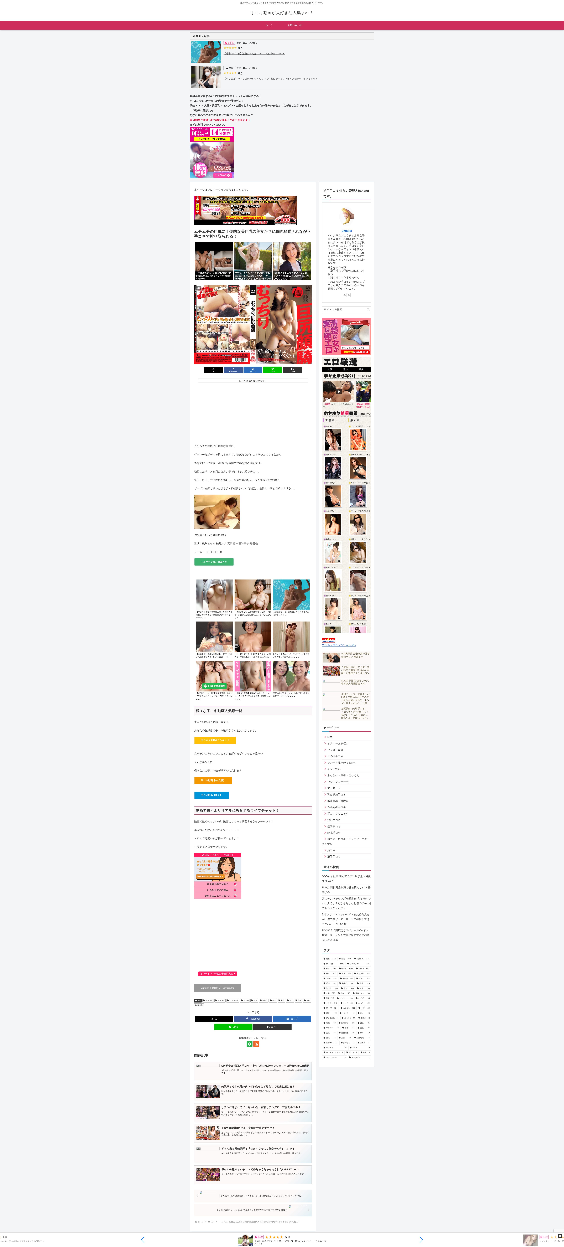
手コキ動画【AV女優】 (213, 780)
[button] (143, 1240)
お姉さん (209, 1000)
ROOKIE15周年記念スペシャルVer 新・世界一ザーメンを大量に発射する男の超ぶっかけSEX (346, 935)
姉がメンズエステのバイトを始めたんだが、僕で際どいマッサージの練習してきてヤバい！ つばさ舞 (346, 919)
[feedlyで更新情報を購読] (249, 1044)
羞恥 (308, 1000)
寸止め (246, 1000)
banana (347, 230)
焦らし (265, 1000)
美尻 (300, 1000)
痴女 (274, 1000)
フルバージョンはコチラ (214, 562)
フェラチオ (234, 1000)
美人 (291, 1000)
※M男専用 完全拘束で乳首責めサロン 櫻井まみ (346, 890)
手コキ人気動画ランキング (215, 740)
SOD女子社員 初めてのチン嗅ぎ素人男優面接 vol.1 (346, 878)
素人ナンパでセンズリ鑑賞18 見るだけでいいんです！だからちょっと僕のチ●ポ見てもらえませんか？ (346, 903)
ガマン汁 (221, 1000)
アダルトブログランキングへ (339, 645)
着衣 (282, 1000)
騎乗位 (200, 1005)
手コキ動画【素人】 (211, 795)
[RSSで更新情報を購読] (256, 1044)
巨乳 (255, 1000)
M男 (199, 1000)
